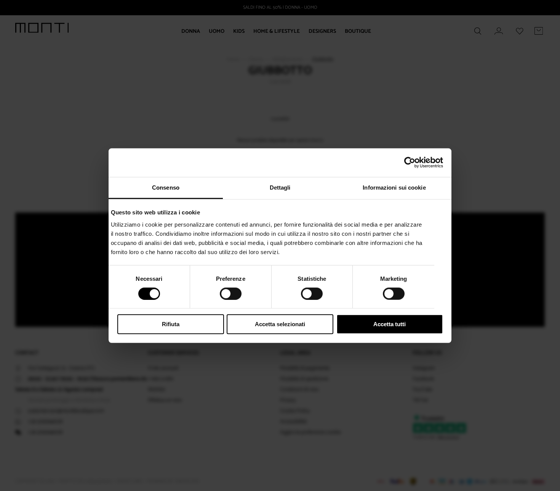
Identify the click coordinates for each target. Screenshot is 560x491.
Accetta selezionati (280, 324)
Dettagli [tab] (280, 187)
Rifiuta (170, 324)
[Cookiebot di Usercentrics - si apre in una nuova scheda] (409, 162)
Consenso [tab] (165, 187)
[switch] (231, 294)
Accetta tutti (389, 324)
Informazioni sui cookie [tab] (394, 187)
